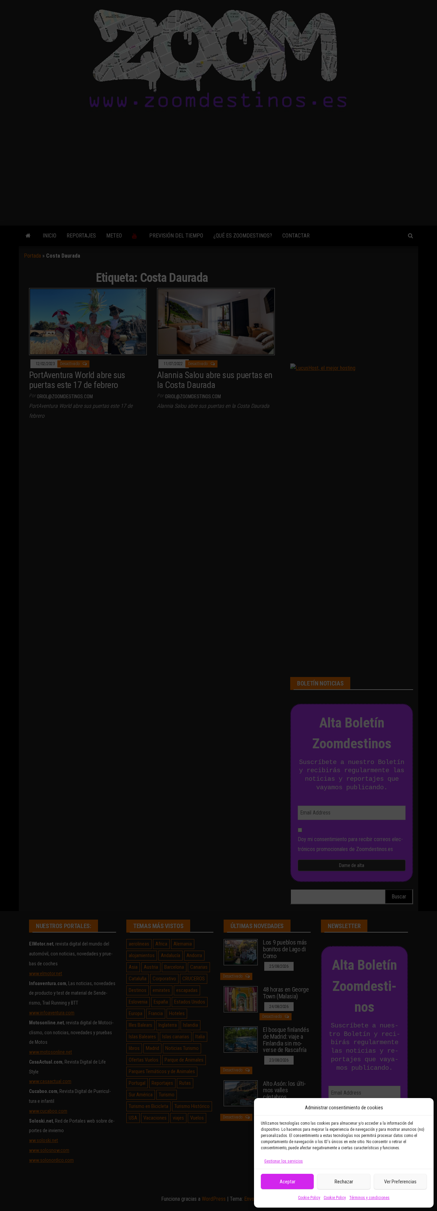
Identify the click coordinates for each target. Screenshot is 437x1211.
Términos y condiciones (369, 1197)
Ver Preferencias (400, 1182)
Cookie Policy (309, 1197)
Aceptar (287, 1182)
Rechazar (344, 1182)
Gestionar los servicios (283, 1161)
